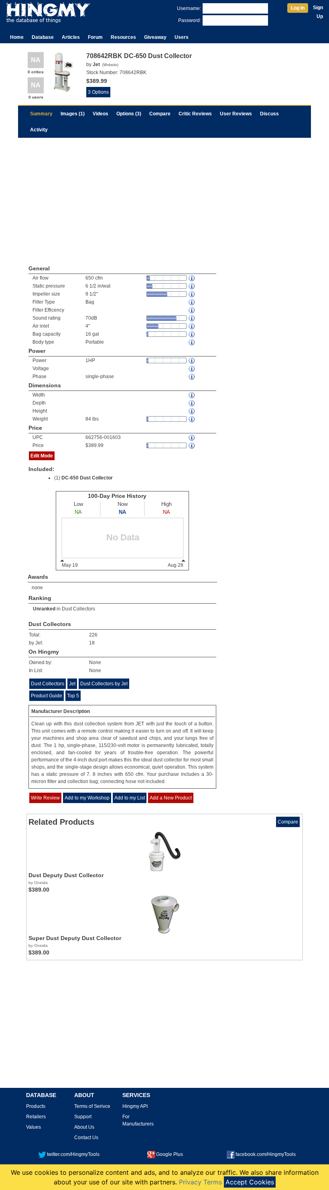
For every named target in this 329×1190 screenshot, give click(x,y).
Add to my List (129, 798)
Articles (71, 37)
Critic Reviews (195, 114)
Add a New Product (171, 798)
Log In (298, 8)
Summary (41, 114)
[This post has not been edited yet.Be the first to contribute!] (192, 302)
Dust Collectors (78, 609)
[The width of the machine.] (192, 395)
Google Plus (169, 1154)
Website (110, 65)
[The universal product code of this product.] (192, 438)
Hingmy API (135, 1106)
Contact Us (86, 1137)
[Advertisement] (164, 198)
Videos (100, 114)
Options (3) (128, 114)
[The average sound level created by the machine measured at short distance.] (192, 318)
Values (33, 1127)
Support (82, 1117)
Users (182, 37)
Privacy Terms (200, 1182)
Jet (72, 684)
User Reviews (236, 114)
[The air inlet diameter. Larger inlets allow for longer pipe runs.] (192, 326)
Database (43, 37)
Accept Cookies (249, 1182)
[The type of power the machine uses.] (192, 377)
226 (93, 635)
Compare (160, 114)
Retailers (36, 1117)
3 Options (98, 92)
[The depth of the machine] (192, 403)
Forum (95, 37)
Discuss (269, 114)
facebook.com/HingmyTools (266, 1154)
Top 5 (73, 696)
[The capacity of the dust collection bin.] (192, 334)
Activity (39, 130)
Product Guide (46, 696)
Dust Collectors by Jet (104, 684)
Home (17, 37)
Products (35, 1106)
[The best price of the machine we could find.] (192, 446)
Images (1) (73, 114)
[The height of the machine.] (192, 411)
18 (92, 643)
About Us (84, 1127)
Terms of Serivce (92, 1106)
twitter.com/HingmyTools (73, 1154)
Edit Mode (41, 456)
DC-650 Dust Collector (87, 478)
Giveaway (155, 37)
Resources (123, 37)
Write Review (45, 798)
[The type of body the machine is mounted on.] (192, 342)
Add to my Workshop (87, 798)
